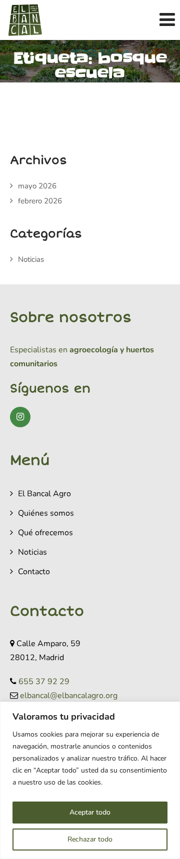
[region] (90, 780)
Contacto (34, 571)
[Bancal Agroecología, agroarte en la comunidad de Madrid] (25, 20)
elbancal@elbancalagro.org (69, 695)
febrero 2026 (40, 201)
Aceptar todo (90, 812)
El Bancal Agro (44, 493)
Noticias (31, 259)
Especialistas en (39, 349)
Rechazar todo (90, 839)
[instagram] (20, 417)
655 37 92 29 (44, 681)
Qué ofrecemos (45, 532)
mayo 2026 (37, 186)
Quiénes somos (46, 513)
